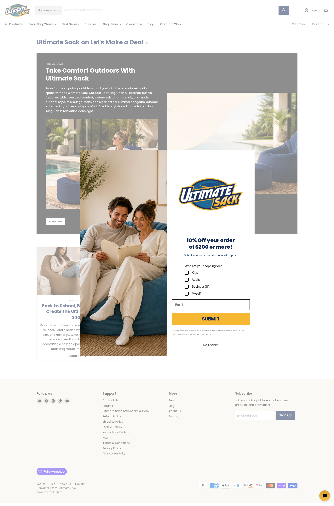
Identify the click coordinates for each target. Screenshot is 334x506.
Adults (196, 279)
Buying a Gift (200, 286)
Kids (195, 272)
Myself (196, 293)
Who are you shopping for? (203, 266)
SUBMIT (211, 319)
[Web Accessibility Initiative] (1, 501)
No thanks (210, 345)
